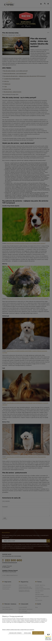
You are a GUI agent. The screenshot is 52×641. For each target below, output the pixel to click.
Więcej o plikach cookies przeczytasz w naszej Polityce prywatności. (18, 629)
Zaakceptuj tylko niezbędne (15, 632)
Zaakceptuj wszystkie (38, 632)
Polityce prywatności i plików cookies (11, 619)
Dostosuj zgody (27, 632)
